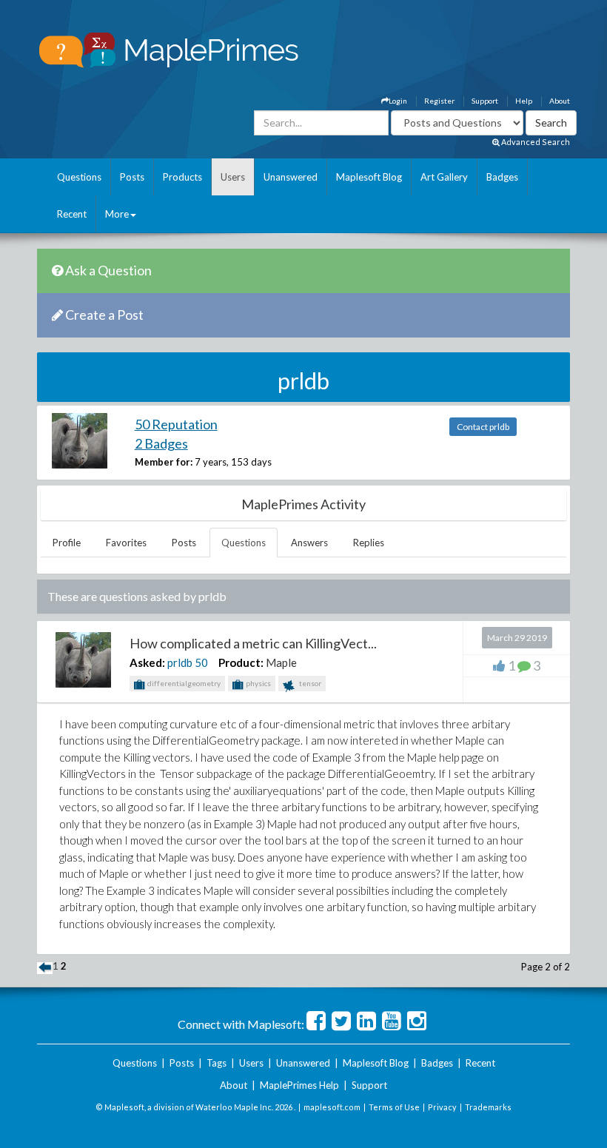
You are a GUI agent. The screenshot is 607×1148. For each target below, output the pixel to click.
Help (523, 100)
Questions (79, 177)
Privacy (442, 1107)
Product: (241, 662)
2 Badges (161, 443)
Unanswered (291, 177)
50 (201, 662)
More (117, 214)
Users (233, 177)
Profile (67, 542)
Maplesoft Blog (369, 177)
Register (439, 100)
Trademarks (488, 1107)
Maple (281, 662)
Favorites (126, 542)
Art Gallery (444, 177)
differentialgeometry (183, 683)
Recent (72, 214)
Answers (309, 542)
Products (182, 177)
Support (485, 100)
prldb (179, 662)
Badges (502, 177)
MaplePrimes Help (299, 1085)
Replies (368, 542)
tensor (309, 683)
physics (257, 683)
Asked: (147, 662)
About (559, 100)
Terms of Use (394, 1107)
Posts (132, 177)
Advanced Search (535, 142)
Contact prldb (483, 426)
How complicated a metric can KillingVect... (253, 643)
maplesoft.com (332, 1107)
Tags (217, 1063)
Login (398, 100)
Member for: (163, 462)
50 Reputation (176, 424)
